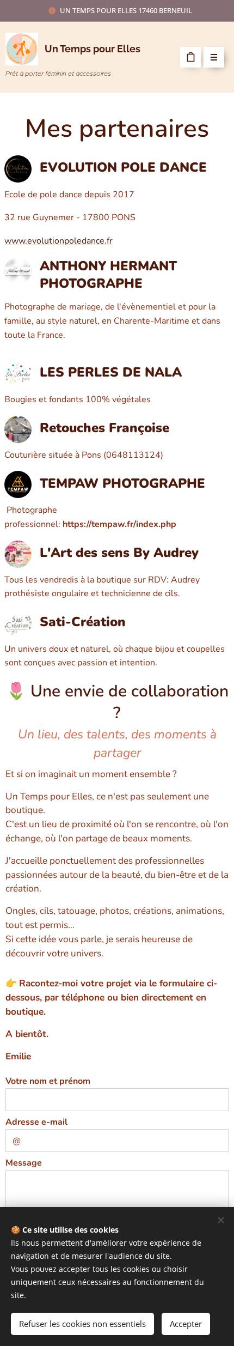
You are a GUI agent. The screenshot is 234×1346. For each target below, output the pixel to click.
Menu (214, 57)
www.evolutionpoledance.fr (58, 241)
